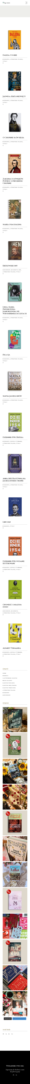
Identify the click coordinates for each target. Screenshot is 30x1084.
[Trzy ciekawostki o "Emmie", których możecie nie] (15, 1003)
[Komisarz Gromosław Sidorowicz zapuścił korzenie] (15, 952)
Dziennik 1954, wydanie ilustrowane (13, 562)
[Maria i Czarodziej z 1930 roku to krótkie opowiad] (15, 771)
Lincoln (7, 522)
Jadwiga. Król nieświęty (14, 96)
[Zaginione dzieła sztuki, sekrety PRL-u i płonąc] (15, 719)
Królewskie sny (10, 266)
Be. (9, 1034)
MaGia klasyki (7, 680)
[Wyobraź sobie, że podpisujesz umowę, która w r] (15, 797)
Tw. (12, 1034)
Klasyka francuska (9, 687)
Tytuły (5, 61)
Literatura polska (16, 59)
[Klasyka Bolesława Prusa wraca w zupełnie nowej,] (15, 874)
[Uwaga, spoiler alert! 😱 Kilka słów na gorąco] (15, 977)
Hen (20, 269)
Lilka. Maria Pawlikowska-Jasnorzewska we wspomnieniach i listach (15, 310)
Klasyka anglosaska (10, 685)
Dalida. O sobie (10, 55)
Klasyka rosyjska (9, 683)
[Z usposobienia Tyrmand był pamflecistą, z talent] (15, 822)
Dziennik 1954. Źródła (13, 437)
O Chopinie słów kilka (13, 137)
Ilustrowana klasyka (10, 678)
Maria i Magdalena (12, 224)
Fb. (3, 1034)
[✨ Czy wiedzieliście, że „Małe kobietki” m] (15, 848)
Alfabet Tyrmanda (12, 648)
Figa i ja (6, 355)
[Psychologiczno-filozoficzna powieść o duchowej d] (15, 900)
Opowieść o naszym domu (12, 606)
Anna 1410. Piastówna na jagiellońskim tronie (14, 479)
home (4, 673)
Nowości (5, 675)
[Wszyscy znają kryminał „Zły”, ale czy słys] (15, 926)
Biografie (6, 59)
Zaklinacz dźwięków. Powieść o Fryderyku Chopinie (13, 181)
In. (6, 1034)
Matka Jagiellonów (12, 396)
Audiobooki (7, 269)
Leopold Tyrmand (16, 441)
